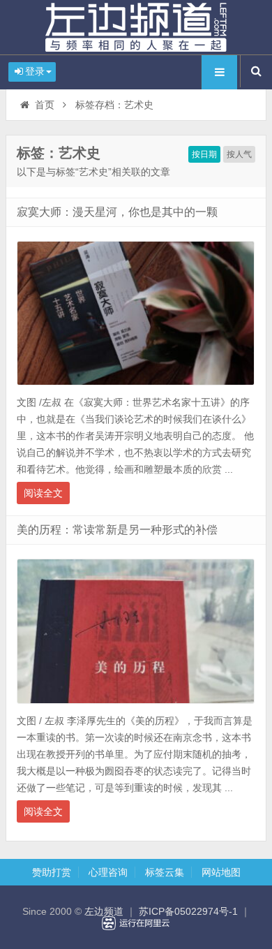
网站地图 (221, 872)
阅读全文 (43, 493)
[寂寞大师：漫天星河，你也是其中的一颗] (136, 389)
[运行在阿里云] (136, 923)
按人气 (239, 154)
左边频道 (136, 27)
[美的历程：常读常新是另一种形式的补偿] (136, 707)
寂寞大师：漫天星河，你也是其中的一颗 (117, 212)
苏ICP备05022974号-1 (188, 911)
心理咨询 (108, 872)
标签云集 (164, 872)
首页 (44, 104)
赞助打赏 (51, 872)
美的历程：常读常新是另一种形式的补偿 (117, 530)
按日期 (204, 154)
